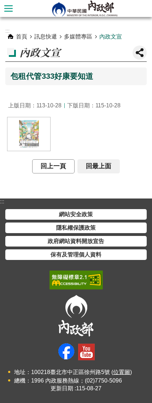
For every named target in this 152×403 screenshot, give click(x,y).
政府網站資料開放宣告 (76, 241)
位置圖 (121, 372)
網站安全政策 (76, 214)
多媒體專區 (78, 37)
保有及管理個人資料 (76, 254)
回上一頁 (53, 166)
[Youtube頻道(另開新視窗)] (86, 352)
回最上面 (98, 166)
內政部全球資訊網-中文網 (84, 8)
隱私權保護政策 (76, 228)
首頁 (21, 37)
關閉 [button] (140, 53)
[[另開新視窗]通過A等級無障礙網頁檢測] (76, 280)
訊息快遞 (45, 37)
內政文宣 (110, 37)
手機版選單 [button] (8, 8)
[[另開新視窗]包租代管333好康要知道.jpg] (28, 134)
